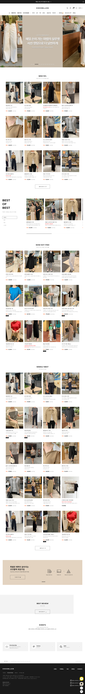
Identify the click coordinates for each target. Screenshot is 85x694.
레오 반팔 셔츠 (27, 465)
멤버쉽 (74, 13)
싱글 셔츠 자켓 (64, 430)
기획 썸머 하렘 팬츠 (28, 344)
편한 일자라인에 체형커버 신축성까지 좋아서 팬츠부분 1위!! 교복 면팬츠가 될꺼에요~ (50, 537)
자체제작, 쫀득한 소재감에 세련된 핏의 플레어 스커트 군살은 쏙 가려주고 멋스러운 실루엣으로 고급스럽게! (32, 276)
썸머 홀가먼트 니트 (9, 308)
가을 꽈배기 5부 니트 (10, 344)
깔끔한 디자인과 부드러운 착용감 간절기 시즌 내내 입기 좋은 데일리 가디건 (69, 142)
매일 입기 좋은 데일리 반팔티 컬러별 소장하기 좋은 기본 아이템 (70, 502)
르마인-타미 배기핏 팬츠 (29, 308)
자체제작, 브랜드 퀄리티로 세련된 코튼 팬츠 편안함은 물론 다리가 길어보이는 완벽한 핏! (69, 276)
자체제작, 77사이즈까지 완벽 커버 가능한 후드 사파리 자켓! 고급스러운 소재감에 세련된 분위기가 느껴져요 (51, 276)
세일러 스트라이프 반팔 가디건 (51, 222)
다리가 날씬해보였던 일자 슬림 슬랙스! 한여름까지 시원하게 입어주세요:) (30, 433)
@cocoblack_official (33, 629)
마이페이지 (79, 669)
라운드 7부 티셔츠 (46, 174)
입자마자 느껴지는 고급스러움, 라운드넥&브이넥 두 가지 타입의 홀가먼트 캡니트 (14, 311)
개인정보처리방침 (10, 672)
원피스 (44, 13)
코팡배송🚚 (61, 13)
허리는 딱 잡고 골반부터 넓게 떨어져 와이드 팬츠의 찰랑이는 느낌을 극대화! (51, 108)
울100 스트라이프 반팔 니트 (67, 105)
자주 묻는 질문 (21, 672)
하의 (40, 13)
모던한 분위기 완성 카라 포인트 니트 (9, 142)
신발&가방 (49, 13)
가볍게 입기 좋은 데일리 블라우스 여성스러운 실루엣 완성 (14, 176)
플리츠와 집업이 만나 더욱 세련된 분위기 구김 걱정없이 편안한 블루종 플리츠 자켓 (33, 224)
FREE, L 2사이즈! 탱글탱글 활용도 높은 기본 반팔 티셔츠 (49, 346)
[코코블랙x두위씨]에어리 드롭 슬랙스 (50, 105)
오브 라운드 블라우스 (10, 174)
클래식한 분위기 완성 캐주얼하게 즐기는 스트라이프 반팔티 (49, 142)
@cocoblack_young (43, 629)
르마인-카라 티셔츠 (9, 274)
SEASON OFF (68, 13)
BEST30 (19, 13)
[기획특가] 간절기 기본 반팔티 (67, 500)
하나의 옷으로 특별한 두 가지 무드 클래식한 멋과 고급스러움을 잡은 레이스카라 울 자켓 (70, 311)
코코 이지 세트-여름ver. (66, 344)
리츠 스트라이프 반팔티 (47, 139)
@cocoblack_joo (52, 629)
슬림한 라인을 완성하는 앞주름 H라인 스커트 (28, 142)
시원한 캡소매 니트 (9, 430)
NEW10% (13, 13)
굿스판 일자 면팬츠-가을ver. (48, 534)
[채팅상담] (81, 681)
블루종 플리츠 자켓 (30, 222)
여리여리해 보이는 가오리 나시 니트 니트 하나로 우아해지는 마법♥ (12, 433)
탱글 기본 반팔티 (46, 344)
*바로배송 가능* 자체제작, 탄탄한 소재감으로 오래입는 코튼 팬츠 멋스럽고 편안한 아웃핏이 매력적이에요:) (32, 311)
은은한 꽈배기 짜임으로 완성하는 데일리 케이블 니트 (11, 108)
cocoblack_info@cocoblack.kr (31, 678)
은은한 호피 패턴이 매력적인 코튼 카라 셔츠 (29, 468)
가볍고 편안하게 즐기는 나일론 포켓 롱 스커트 (47, 502)
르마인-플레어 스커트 (28, 274)
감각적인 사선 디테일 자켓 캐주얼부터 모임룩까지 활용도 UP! (30, 176)
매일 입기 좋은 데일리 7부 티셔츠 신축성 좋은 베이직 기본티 (48, 176)
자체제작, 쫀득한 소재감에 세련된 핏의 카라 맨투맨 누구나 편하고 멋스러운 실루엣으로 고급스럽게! (14, 276)
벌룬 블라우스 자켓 (28, 174)
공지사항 (6, 661)
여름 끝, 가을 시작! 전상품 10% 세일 (42, 1)
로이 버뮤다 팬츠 (27, 105)
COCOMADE (26, 13)
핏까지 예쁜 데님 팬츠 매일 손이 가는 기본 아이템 (28, 502)
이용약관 (4, 672)
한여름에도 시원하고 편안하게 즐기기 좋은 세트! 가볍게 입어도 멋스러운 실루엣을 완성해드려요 (70, 346)
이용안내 (16, 672)
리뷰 (68, 669)
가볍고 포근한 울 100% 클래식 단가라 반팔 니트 (66, 108)
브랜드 (55, 669)
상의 (37, 13)
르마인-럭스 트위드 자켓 (47, 308)
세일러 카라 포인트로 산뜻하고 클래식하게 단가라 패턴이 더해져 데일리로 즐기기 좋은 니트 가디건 (53, 224)
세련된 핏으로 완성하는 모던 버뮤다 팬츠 (28, 108)
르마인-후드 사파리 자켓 (47, 274)
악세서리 (54, 13)
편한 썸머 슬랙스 (27, 430)
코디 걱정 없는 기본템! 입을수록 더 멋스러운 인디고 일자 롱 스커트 (69, 176)
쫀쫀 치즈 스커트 (27, 139)
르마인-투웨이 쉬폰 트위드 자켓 (68, 308)
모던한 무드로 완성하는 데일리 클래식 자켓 (66, 433)
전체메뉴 (62, 669)
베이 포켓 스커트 (46, 500)
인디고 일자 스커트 (65, 174)
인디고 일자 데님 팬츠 (28, 500)
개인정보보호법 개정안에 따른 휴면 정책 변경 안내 (45, 661)
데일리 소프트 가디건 (66, 139)
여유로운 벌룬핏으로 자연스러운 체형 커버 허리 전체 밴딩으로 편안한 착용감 (32, 346)
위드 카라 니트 (8, 139)
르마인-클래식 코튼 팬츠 (66, 274)
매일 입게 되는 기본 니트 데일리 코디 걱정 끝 (10, 346)
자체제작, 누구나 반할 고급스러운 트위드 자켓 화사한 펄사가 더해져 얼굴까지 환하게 (50, 311)
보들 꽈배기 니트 (9, 105)
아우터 (33, 13)
